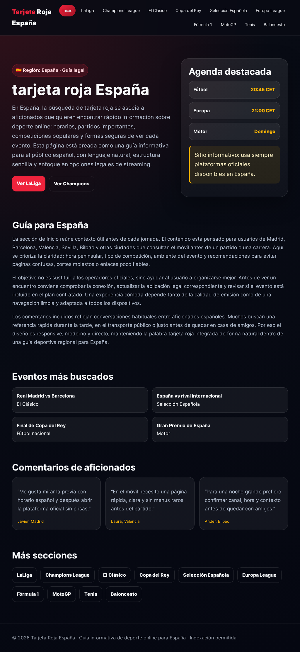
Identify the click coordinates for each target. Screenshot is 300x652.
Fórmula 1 (203, 24)
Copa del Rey (188, 10)
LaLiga (87, 10)
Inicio (67, 10)
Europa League (270, 10)
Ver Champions (71, 183)
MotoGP (228, 24)
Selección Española (228, 10)
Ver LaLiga (29, 183)
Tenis (250, 24)
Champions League (121, 10)
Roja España (32, 17)
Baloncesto (274, 24)
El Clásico (158, 10)
